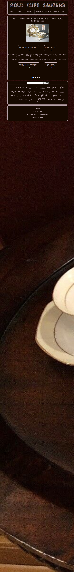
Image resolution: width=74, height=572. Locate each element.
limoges (61, 99)
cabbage (61, 96)
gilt (30, 100)
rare (35, 100)
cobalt (21, 100)
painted (35, 88)
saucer (41, 99)
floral (51, 91)
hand (35, 92)
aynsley (19, 96)
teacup (45, 92)
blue (13, 95)
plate (57, 92)
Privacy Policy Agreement (37, 114)
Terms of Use (37, 117)
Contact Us (37, 111)
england (36, 101)
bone (30, 88)
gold (44, 95)
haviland (42, 88)
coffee (61, 87)
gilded (16, 100)
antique (51, 87)
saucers (51, 99)
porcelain (27, 95)
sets (26, 100)
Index (37, 108)
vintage (21, 91)
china (37, 95)
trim (12, 100)
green (40, 92)
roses (40, 101)
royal (13, 91)
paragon (62, 92)
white (50, 96)
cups (29, 91)
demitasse (21, 87)
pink (55, 95)
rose (12, 88)
